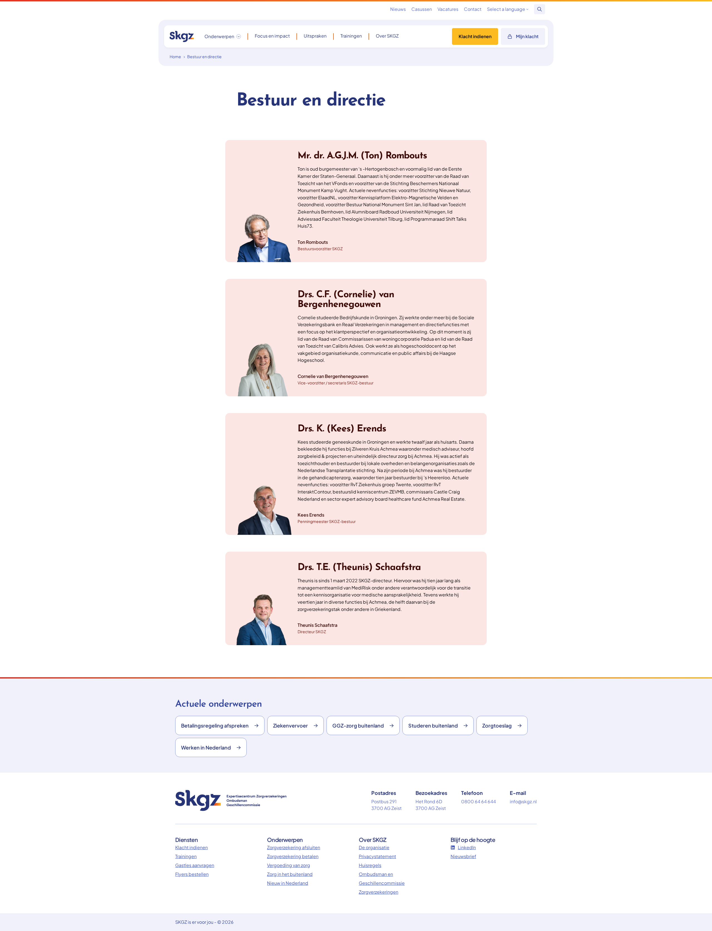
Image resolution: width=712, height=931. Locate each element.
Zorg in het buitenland (290, 874)
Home (175, 56)
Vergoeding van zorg (288, 865)
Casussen (421, 9)
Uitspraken (315, 36)
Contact (472, 9)
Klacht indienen (475, 36)
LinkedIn (467, 847)
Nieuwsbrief (463, 856)
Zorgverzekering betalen (292, 856)
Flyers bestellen (192, 874)
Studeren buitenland (433, 725)
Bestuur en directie (204, 56)
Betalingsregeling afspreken (215, 725)
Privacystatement (377, 856)
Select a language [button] (506, 9)
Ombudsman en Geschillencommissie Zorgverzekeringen (382, 883)
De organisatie (374, 847)
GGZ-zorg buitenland (358, 725)
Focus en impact (272, 36)
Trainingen (351, 36)
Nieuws (398, 9)
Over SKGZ (387, 36)
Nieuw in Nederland (287, 883)
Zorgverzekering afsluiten (293, 847)
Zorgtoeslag (497, 725)
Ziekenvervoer (290, 725)
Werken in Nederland (206, 747)
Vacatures (447, 9)
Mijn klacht (527, 36)
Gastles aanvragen (194, 865)
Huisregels (370, 865)
